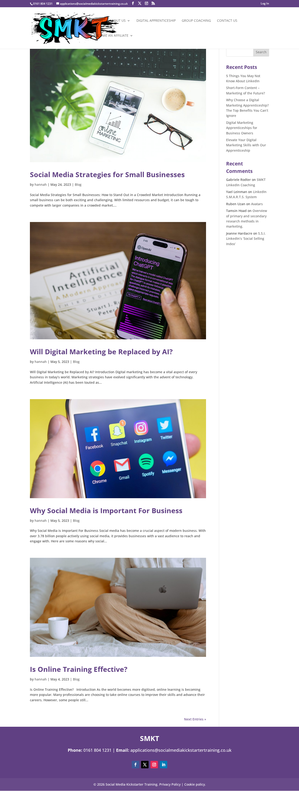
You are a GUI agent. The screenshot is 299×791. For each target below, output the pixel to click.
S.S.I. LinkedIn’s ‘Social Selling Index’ (246, 238)
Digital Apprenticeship (156, 21)
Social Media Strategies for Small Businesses (107, 174)
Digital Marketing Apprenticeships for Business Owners (241, 127)
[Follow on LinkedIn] (163, 764)
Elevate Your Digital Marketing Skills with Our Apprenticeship (246, 145)
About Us (118, 21)
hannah (41, 184)
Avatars (257, 204)
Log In (265, 3)
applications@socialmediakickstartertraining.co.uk (180, 750)
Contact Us (227, 21)
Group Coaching (196, 21)
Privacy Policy (170, 784)
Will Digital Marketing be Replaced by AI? (101, 351)
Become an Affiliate (111, 36)
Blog (78, 184)
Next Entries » (195, 719)
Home (98, 21)
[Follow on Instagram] (154, 764)
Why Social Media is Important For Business (106, 510)
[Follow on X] (145, 764)
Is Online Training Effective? (78, 669)
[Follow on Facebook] (135, 764)
